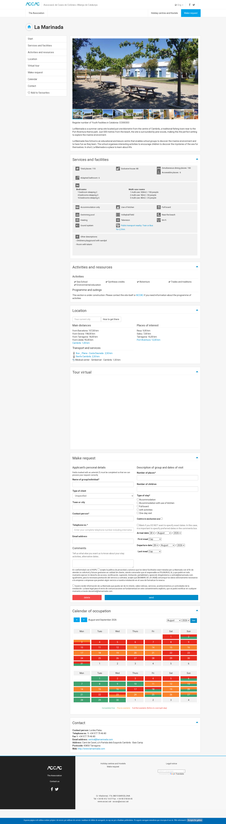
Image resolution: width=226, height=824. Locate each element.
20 (135, 653)
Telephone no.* (80, 525)
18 (99, 653)
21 (153, 653)
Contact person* (80, 513)
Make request (191, 13)
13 (135, 647)
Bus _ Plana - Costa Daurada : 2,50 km (94, 353)
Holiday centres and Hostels (164, 13)
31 (82, 663)
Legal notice (171, 763)
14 (153, 647)
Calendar (32, 79)
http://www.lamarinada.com (91, 748)
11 (99, 647)
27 (135, 658)
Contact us (54, 781)
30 (188, 658)
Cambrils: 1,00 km (81, 343)
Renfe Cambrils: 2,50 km (87, 356)
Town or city (78, 502)
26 (117, 658)
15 (171, 647)
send (151, 597)
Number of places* (146, 473)
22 (171, 653)
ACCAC (139, 295)
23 (188, 653)
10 (82, 647)
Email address (79, 536)
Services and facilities (40, 45)
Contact (32, 86)
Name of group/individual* (85, 479)
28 (153, 658)
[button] (195, 73)
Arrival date (143, 533)
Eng (179, 5)
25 (99, 658)
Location (32, 59)
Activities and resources (41, 52)
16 (188, 647)
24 (82, 658)
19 (117, 653)
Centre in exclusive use (148, 519)
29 (171, 658)
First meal (143, 539)
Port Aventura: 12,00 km (148, 340)
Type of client (79, 491)
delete (87, 597)
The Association (36, 13)
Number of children (147, 484)
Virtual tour (33, 65)
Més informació (180, 820)
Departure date (144, 545)
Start (30, 38)
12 (117, 647)
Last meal (143, 551)
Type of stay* (143, 495)
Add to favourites (40, 92)
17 (82, 653)
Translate (180, 774)
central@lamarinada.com (100, 739)
